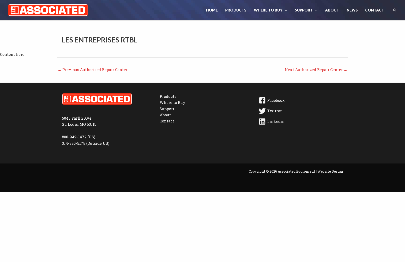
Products (168, 96)
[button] (285, 10)
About (165, 114)
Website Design (330, 171)
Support (167, 108)
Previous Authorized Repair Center (93, 69)
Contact (167, 120)
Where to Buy (172, 102)
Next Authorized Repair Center (316, 69)
